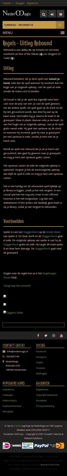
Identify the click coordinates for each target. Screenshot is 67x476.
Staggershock (30, 232)
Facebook (41, 351)
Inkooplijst (8, 411)
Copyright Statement (46, 395)
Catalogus (8, 395)
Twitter (39, 362)
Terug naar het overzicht (17, 285)
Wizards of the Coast (50, 464)
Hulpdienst (8, 389)
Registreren (32, 3)
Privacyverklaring (45, 406)
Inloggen (20, 3)
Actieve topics (10, 400)
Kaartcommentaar (12, 406)
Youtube (40, 368)
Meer (20, 345)
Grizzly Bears (53, 232)
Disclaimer (41, 400)
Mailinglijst (41, 373)
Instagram (41, 357)
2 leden (17, 425)
